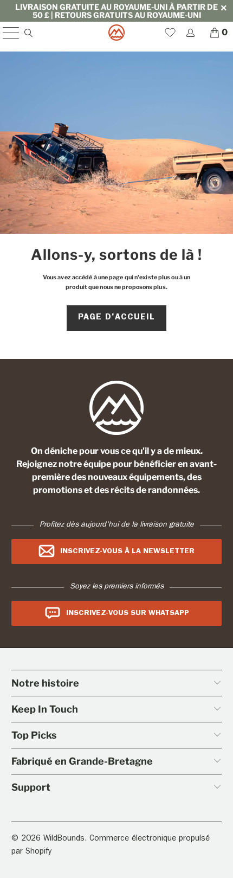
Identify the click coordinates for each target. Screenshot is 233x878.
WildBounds (64, 839)
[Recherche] (28, 33)
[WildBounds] (117, 32)
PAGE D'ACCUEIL (116, 317)
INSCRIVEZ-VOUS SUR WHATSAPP (127, 613)
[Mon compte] (190, 33)
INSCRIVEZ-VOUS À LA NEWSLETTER (127, 551)
